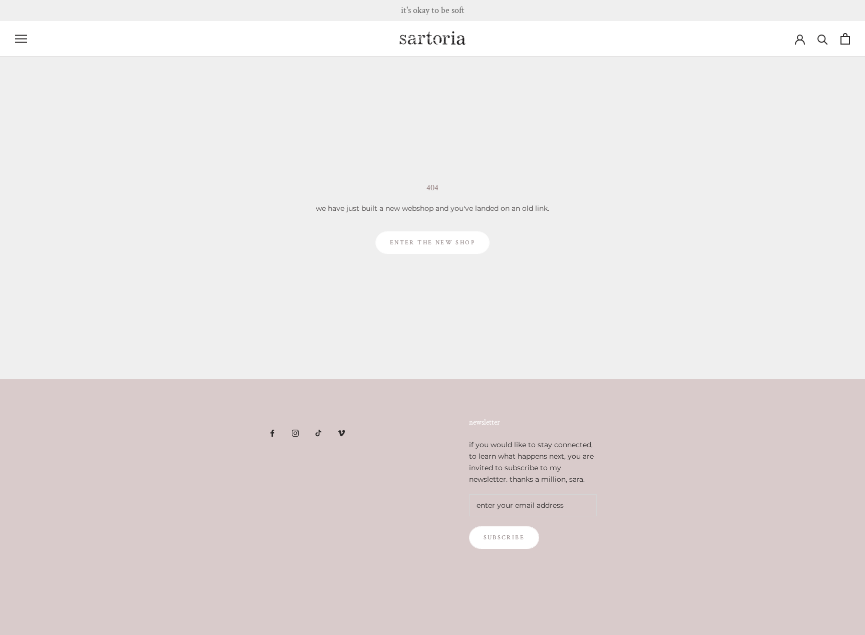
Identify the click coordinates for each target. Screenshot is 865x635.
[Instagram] (295, 432)
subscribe (504, 537)
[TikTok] (318, 432)
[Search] (822, 39)
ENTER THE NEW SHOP (432, 242)
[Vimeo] (341, 432)
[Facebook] (272, 432)
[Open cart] (845, 39)
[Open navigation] (21, 39)
